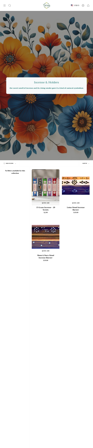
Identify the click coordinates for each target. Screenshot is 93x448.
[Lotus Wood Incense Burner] (76, 187)
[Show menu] (4, 5)
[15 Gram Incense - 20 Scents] (45, 187)
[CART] (88, 5)
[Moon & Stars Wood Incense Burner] (45, 235)
